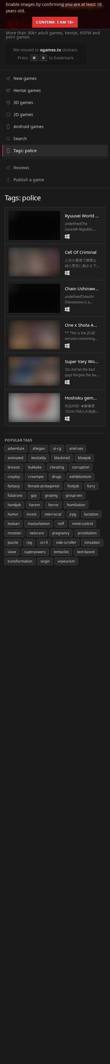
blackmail (62, 457)
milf (61, 523)
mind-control (82, 523)
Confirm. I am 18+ (55, 22)
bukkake (35, 467)
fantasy (14, 486)
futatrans (15, 495)
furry (91, 486)
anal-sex (76, 448)
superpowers (35, 551)
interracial (53, 514)
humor (13, 514)
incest (31, 514)
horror (53, 504)
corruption (80, 467)
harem (34, 504)
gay (34, 495)
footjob (73, 486)
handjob (14, 504)
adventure (16, 448)
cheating (57, 467)
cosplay (14, 476)
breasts (14, 467)
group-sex (74, 495)
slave (12, 551)
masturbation (39, 523)
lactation (91, 514)
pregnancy (61, 533)
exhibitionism (80, 476)
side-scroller (66, 542)
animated (15, 457)
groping (51, 495)
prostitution (87, 533)
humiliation (76, 504)
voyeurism (66, 561)
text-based (85, 551)
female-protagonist (43, 486)
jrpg (73, 514)
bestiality (38, 457)
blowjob (84, 457)
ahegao (39, 448)
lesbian (13, 523)
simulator (92, 542)
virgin (45, 561)
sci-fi (44, 542)
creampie (36, 476)
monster (14, 533)
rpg (29, 542)
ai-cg (57, 448)
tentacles (61, 551)
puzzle (13, 542)
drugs (56, 476)
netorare (37, 533)
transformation (20, 561)
